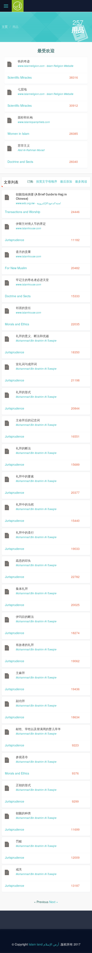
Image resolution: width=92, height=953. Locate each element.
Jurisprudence (14, 240)
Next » (53, 902)
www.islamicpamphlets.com (34, 122)
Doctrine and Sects (20, 161)
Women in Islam (18, 133)
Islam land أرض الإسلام (44, 944)
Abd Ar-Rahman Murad (31, 150)
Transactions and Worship (22, 212)
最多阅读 (81, 181)
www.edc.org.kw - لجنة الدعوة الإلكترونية (38, 203)
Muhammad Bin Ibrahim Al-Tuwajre (36, 340)
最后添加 (66, 181)
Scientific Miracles (19, 77)
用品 (15, 26)
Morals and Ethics (17, 324)
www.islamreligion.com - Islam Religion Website (45, 66)
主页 (5, 26)
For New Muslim (16, 268)
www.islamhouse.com (28, 228)
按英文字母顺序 (46, 181)
